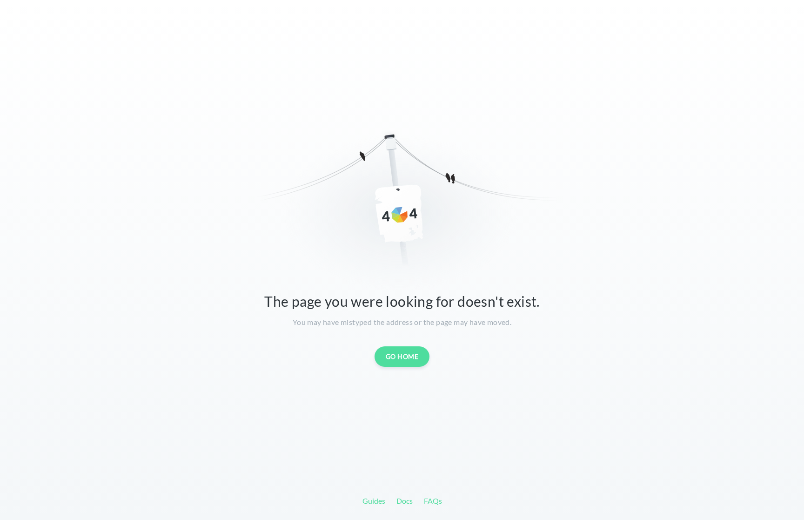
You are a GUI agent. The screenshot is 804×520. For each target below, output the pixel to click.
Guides (373, 500)
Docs (404, 500)
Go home (402, 356)
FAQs (433, 500)
